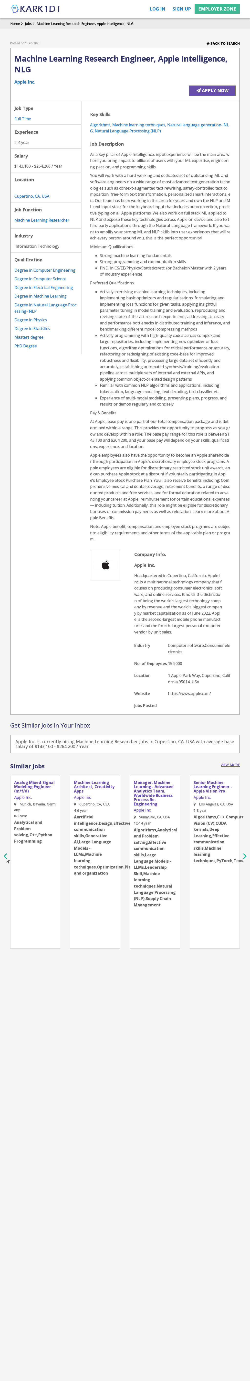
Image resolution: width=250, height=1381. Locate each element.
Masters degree (28, 337)
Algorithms (100, 125)
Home (15, 23)
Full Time (22, 118)
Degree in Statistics (32, 328)
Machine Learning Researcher (41, 220)
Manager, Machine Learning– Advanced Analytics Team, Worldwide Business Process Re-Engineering (154, 793)
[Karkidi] (36, 9)
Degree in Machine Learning (40, 296)
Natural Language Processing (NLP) (128, 131)
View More (230, 765)
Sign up (182, 9)
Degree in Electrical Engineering (43, 287)
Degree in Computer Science (40, 278)
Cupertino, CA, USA (31, 196)
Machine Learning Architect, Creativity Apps (94, 787)
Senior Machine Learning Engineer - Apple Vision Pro (213, 787)
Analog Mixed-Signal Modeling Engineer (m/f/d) (34, 787)
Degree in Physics (30, 319)
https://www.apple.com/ (189, 693)
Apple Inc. (24, 82)
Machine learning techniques (138, 125)
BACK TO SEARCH (224, 43)
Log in (157, 9)
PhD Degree (25, 346)
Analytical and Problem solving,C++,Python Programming (33, 832)
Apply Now (215, 90)
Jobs (28, 23)
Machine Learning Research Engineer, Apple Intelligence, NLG (85, 23)
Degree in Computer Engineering (44, 270)
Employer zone (217, 9)
